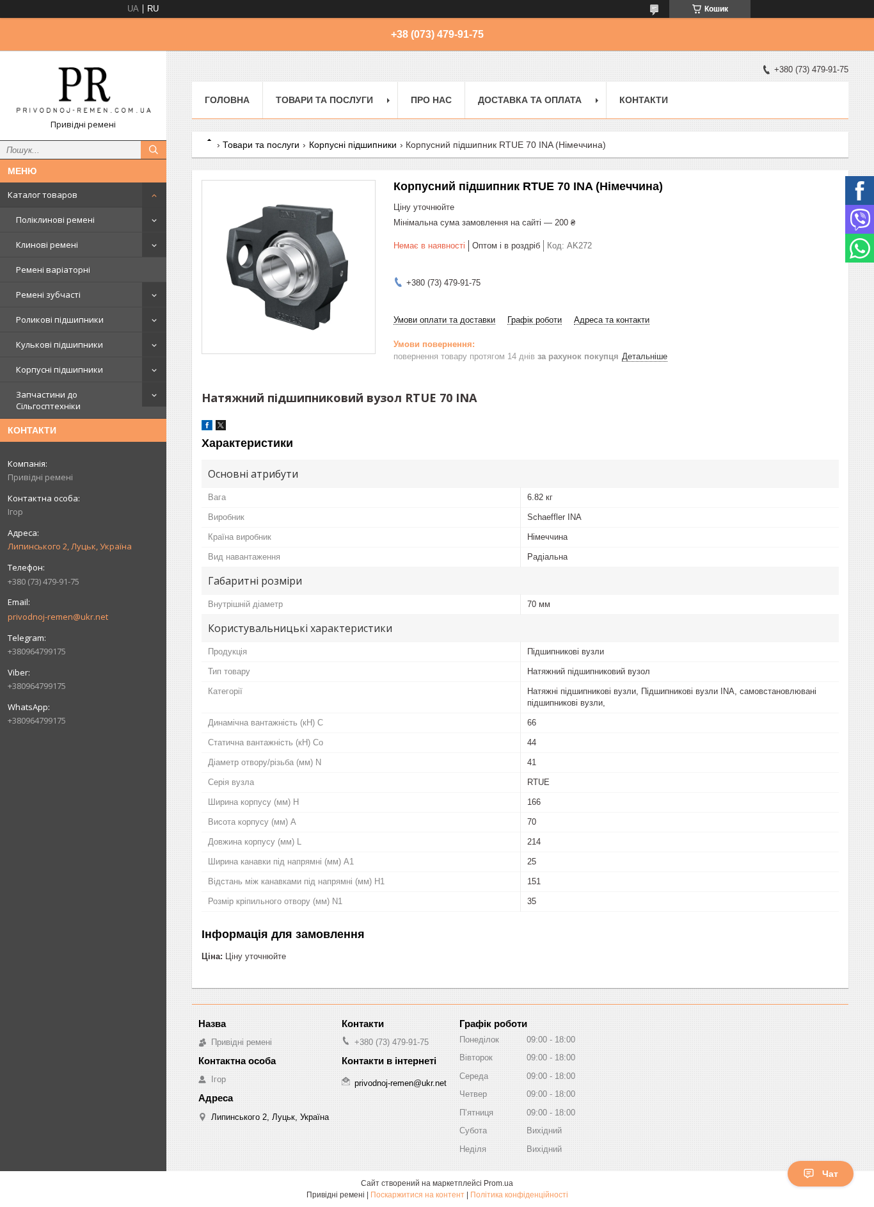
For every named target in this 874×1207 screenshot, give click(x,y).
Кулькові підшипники (59, 344)
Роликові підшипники (60, 319)
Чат (830, 1174)
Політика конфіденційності (519, 1194)
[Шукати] (153, 149)
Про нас (431, 100)
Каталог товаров (42, 194)
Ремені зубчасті (48, 294)
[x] (221, 427)
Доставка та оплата (530, 100)
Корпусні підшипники (59, 369)
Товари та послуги (324, 100)
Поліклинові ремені (55, 219)
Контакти (643, 100)
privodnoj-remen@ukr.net (58, 616)
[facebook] (207, 427)
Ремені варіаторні (53, 269)
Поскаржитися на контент (417, 1194)
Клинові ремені (47, 244)
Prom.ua (498, 1183)
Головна (227, 100)
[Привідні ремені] (83, 89)
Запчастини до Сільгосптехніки (48, 400)
